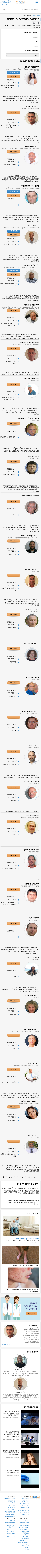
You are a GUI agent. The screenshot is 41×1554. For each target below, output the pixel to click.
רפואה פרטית (36, 16)
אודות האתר (10, 1536)
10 (29, 1177)
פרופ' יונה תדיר (32, 677)
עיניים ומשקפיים (23, 1510)
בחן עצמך (25, 1538)
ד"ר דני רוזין (34, 918)
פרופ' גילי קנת (33, 958)
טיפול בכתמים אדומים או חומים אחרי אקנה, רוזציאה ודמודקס (11, 1453)
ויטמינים (26, 1536)
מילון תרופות (7, 1)
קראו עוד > (5, 1345)
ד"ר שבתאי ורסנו (31, 1029)
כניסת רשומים (10, 1529)
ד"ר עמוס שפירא (31, 569)
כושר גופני (11, 1510)
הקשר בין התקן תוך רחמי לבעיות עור (12, 1471)
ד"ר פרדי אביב (32, 816)
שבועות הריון (24, 1530)
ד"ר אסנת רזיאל (32, 67)
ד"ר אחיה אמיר (32, 106)
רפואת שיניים (24, 1503)
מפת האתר (11, 1534)
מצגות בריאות (24, 1525)
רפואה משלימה (9, 1499)
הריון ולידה (25, 1505)
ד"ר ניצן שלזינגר (32, 146)
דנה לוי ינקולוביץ (20, 1369)
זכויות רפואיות (6, 4)
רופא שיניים (25, 1508)
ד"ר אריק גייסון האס (30, 535)
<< (35, 1177)
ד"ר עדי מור (34, 745)
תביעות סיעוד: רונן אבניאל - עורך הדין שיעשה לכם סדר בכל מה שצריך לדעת (11, 1433)
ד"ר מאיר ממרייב (31, 379)
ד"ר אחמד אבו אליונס (29, 343)
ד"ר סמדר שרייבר (31, 643)
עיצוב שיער (11, 1507)
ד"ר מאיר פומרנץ (31, 850)
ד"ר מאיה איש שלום (30, 1101)
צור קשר (12, 1520)
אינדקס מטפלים (23, 1543)
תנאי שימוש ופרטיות (11, 1526)
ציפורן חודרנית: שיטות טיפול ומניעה (25, 1265)
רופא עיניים (25, 1514)
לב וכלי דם (25, 1499)
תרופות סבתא (24, 1527)
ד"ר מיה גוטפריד (31, 995)
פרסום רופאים (10, 1523)
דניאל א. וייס (33, 1064)
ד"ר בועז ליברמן (32, 884)
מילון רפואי (25, 1545)
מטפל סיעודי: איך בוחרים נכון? (27, 1239)
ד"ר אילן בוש (33, 225)
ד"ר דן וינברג (33, 1135)
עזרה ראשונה (24, 1540)
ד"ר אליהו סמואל (31, 265)
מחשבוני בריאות (6, 3)
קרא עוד (15, 1375)
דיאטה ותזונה (24, 1512)
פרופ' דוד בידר (32, 456)
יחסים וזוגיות (10, 1514)
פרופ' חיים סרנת (32, 609)
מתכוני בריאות (10, 1512)
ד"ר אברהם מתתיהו (30, 711)
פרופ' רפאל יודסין (31, 781)
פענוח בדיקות (24, 1520)
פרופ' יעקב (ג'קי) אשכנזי (28, 418)
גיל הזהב (12, 1505)
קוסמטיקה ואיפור (11, 1502)
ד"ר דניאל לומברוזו (30, 496)
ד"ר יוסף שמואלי (31, 305)
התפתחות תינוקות (25, 1533)
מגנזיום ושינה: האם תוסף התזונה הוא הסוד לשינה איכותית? (11, 1413)
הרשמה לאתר (10, 1531)
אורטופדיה (25, 1501)
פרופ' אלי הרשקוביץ (30, 186)
